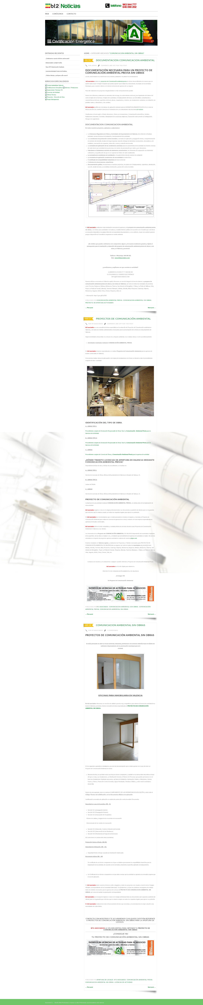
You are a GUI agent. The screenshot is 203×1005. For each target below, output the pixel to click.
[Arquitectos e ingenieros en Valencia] (50, 94)
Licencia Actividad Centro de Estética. (56, 71)
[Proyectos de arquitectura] (54, 87)
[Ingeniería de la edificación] (52, 99)
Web (47, 14)
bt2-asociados (102, 606)
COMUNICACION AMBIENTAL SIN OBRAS (120, 625)
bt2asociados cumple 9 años (54, 62)
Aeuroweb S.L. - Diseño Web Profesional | (57, 1002)
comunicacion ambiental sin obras (137, 300)
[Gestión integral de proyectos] (70, 87)
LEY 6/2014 (139, 109)
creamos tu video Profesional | (78, 1002)
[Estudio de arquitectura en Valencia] (54, 90)
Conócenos (57, 14)
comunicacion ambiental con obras (123, 606)
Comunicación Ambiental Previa (109, 300)
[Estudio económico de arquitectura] (52, 92)
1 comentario (112, 630)
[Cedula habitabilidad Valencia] (54, 85)
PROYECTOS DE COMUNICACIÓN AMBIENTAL (123, 319)
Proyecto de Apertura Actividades (99, 302)
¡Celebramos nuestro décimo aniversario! (57, 58)
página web (133, 538)
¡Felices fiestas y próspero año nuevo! (57, 75)
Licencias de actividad (123, 982)
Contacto (71, 14)
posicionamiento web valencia (95, 1002)
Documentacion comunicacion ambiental (125, 60)
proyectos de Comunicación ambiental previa (114, 81)
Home (86, 53)
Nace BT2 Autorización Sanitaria (55, 67)
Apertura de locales (105, 979)
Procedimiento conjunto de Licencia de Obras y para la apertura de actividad (117, 454)
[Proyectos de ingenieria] (54, 97)
